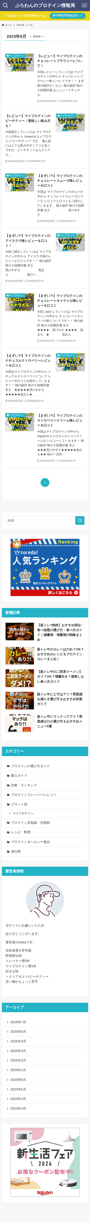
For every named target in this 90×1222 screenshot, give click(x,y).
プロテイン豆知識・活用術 (30, 822)
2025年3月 (18, 1051)
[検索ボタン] (5, 5)
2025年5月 (18, 1031)
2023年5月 (18, 1089)
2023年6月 (18, 1080)
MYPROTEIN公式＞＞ (68, 15)
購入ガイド (19, 775)
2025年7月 (18, 1022)
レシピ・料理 (20, 832)
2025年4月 (18, 1041)
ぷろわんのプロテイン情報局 (45, 5)
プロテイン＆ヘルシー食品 (30, 842)
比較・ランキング (24, 785)
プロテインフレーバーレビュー (33, 795)
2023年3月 (18, 1108)
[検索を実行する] (79, 520)
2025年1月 (18, 1070)
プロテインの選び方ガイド (30, 766)
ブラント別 (19, 804)
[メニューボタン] (84, 5)
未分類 (16, 851)
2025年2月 (18, 1060)
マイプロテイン (23, 813)
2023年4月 (18, 1099)
